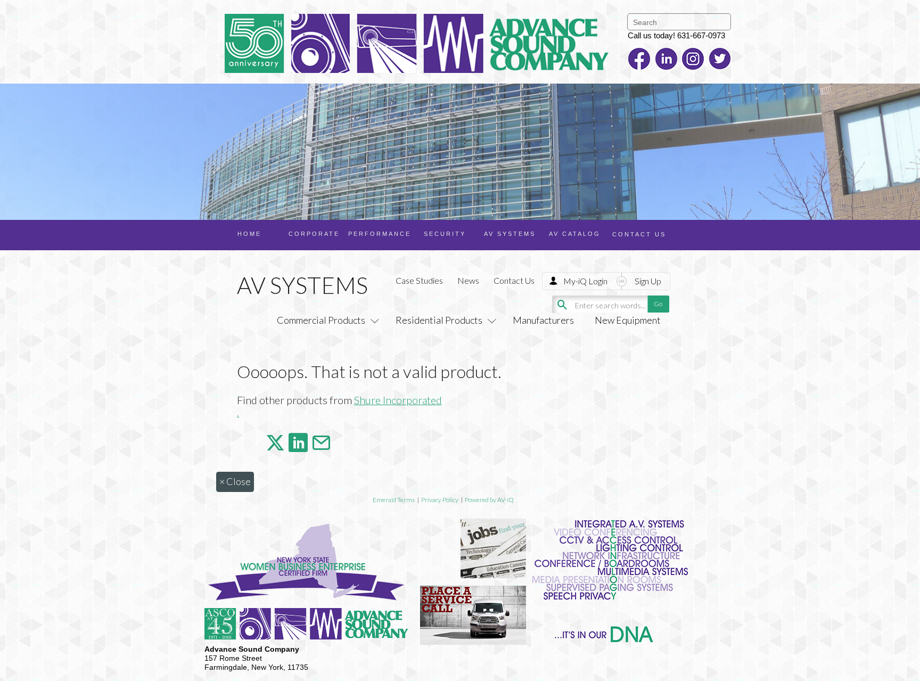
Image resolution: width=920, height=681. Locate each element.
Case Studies (419, 280)
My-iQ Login (585, 281)
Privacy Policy (439, 500)
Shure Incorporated (398, 399)
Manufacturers (543, 320)
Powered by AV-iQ (489, 500)
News (468, 280)
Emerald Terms (394, 500)
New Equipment (628, 320)
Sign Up (648, 281)
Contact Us (514, 280)
